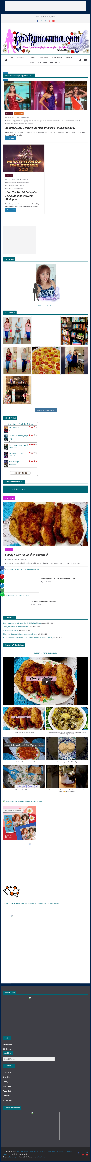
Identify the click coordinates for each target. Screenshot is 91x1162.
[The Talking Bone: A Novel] (6, 445)
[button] (24, 721)
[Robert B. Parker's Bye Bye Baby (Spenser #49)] (6, 436)
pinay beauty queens (11, 123)
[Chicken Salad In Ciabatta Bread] (16, 603)
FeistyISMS (30, 63)
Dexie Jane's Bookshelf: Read (20, 424)
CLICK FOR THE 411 (45, 306)
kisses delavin (11, 182)
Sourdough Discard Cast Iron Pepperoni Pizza (58, 578)
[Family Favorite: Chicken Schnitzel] (45, 524)
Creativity (70, 57)
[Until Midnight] (6, 462)
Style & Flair (57, 57)
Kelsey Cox (13, 456)
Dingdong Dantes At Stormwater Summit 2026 (20, 634)
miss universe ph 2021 (54, 121)
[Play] (46, 681)
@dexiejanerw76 (18, 489)
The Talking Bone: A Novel (18, 445)
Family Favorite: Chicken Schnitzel (26, 555)
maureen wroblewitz (23, 182)
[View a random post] (85, 60)
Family (32, 57)
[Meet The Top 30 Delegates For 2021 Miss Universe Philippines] (23, 158)
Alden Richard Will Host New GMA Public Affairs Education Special (27, 638)
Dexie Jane (25, 117)
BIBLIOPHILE (55, 63)
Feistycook (43, 57)
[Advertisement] (45, 6)
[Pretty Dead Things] (6, 453)
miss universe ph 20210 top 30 (14, 185)
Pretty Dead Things (16, 453)
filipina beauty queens (39, 121)
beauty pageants (26, 121)
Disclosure (21, 57)
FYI (12, 57)
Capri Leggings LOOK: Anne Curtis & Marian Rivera (22, 623)
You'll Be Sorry (14, 427)
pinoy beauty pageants (26, 123)
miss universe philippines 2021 (71, 121)
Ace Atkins (13, 441)
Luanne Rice (13, 464)
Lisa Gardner (13, 430)
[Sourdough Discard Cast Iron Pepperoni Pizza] (21, 580)
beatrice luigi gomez (13, 121)
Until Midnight (14, 462)
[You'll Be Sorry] (6, 427)
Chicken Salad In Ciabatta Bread (43, 601)
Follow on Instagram (47, 410)
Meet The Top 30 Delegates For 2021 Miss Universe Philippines (21, 196)
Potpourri (42, 63)
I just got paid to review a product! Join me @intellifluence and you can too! (31, 903)
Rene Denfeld (13, 447)
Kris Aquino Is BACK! (10, 630)
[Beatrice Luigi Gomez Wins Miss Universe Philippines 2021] (45, 95)
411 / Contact (8, 1044)
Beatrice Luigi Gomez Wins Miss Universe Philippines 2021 (40, 127)
